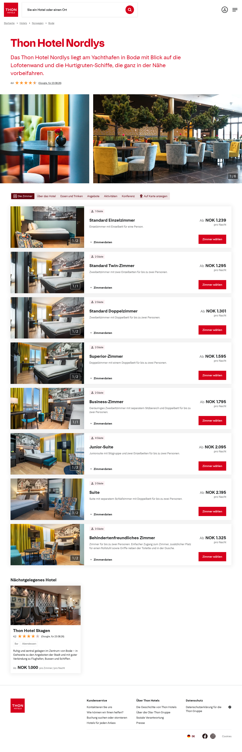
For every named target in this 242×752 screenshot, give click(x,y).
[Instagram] (212, 736)
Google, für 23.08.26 (50, 83)
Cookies (226, 736)
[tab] (22, 196)
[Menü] (235, 10)
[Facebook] (205, 736)
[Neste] (238, 139)
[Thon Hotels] (11, 10)
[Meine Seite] (225, 10)
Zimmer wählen (212, 239)
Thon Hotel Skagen (31, 630)
